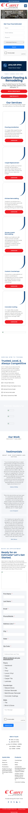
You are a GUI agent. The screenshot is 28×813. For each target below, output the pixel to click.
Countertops (7, 685)
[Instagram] (11, 802)
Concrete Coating (20, 782)
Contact (4, 760)
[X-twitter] (14, 802)
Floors (5, 663)
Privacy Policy (21, 809)
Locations (4, 764)
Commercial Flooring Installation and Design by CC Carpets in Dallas (20, 769)
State (5, 639)
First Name (7, 594)
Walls (5, 700)
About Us (4, 762)
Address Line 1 (8, 624)
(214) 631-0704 (15, 65)
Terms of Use (14, 812)
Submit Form (8, 725)
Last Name (7, 601)
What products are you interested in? (11, 658)
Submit (14, 47)
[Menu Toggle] (25, 5)
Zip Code (6, 646)
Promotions (5, 767)
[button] (2, 14)
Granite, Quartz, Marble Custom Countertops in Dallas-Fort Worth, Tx (20, 777)
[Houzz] (17, 802)
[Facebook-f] (8, 802)
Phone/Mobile (8, 616)
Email (5, 609)
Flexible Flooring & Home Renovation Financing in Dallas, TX (7, 771)
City (4, 631)
